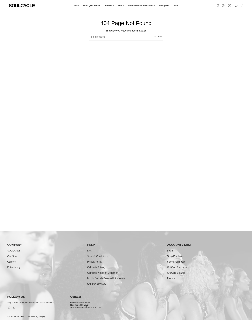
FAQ (89, 250)
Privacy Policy (94, 262)
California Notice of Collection (102, 273)
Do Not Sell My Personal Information (106, 278)
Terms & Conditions (97, 256)
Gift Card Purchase (177, 267)
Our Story (12, 256)
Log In (170, 250)
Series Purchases (176, 262)
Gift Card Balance (176, 273)
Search (158, 37)
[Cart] (243, 5)
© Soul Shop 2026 (15, 316)
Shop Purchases (175, 256)
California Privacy (96, 267)
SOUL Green (14, 250)
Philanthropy (13, 267)
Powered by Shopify (36, 316)
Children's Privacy (96, 284)
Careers (11, 262)
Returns (171, 278)
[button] (76, 5)
